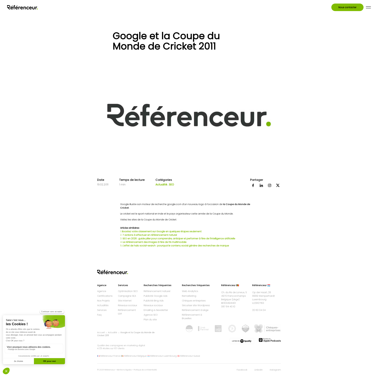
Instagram (275, 369)
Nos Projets (103, 300)
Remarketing (189, 296)
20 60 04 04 (259, 310)
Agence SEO (151, 315)
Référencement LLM (127, 311)
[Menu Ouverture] (368, 7)
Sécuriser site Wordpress (196, 305)
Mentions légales (124, 370)
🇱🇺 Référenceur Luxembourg (162, 355)
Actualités (103, 305)
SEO (171, 184)
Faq (99, 315)
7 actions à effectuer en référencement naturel (150, 235)
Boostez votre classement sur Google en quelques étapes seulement (162, 231)
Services (102, 310)
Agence (101, 291)
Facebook (242, 369)
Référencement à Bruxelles (192, 316)
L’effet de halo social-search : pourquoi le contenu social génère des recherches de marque (176, 245)
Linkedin (258, 369)
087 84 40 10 (228, 306)
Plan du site (150, 319)
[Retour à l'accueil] (22, 7)
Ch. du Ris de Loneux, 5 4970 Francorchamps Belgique (234, 296)
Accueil (101, 332)
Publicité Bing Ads (154, 300)
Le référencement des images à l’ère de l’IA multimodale (154, 242)
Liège (236, 299)
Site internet (125, 300)
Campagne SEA (127, 296)
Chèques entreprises (194, 300)
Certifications (105, 296)
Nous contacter (347, 7)
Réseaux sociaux (127, 305)
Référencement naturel (157, 291)
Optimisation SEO (128, 291)
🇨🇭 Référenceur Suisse (188, 355)
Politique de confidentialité (145, 370)
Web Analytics (190, 291)
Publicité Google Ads (155, 296)
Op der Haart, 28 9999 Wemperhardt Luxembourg (263, 296)
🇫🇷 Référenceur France (109, 355)
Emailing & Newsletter (156, 310)
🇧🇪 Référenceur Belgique (134, 355)
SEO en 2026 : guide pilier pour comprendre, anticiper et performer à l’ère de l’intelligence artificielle (179, 238)
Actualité (161, 184)
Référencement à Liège (195, 310)
